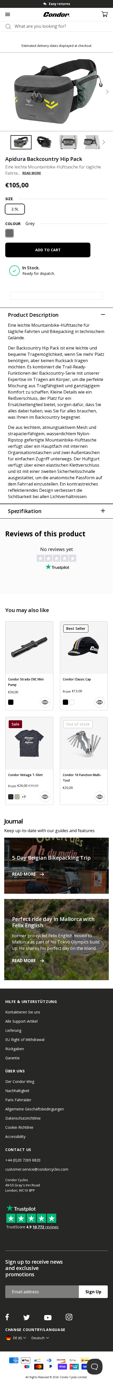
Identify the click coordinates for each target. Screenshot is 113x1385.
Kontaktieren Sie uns (22, 1012)
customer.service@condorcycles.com (36, 1169)
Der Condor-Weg (19, 1081)
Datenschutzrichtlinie (23, 1118)
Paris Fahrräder (18, 1099)
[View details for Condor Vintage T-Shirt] (29, 761)
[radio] (14, 209)
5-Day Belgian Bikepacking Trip (51, 857)
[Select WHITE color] (71, 702)
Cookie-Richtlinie (19, 1127)
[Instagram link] (69, 1319)
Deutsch (38, 1337)
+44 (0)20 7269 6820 (22, 1160)
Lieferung (13, 1030)
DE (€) (17, 1337)
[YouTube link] (48, 1319)
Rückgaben (14, 1048)
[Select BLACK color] (10, 702)
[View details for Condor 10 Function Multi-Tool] (84, 761)
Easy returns (59, 4)
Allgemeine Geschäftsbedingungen (34, 1108)
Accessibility (15, 1136)
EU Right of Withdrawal (24, 1039)
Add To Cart (48, 249)
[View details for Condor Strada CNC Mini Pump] (29, 665)
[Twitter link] (27, 1319)
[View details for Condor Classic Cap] (84, 665)
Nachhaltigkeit (17, 1090)
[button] (107, 92)
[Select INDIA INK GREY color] (10, 796)
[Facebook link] (7, 1319)
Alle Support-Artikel (21, 1021)
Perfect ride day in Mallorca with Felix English (53, 922)
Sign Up (93, 1292)
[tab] (56, 4)
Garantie (12, 1057)
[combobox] (61, 26)
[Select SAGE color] (17, 796)
